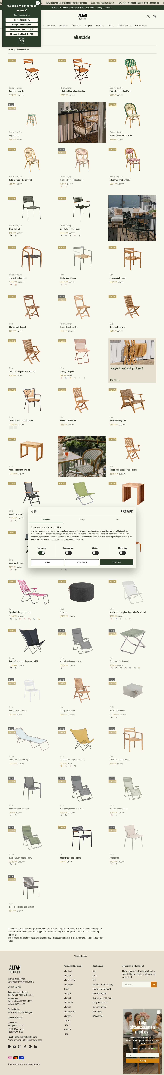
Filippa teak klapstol (68, 420)
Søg (94, 970)
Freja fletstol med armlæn (70, 228)
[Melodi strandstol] (82, 493)
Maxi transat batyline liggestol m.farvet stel (128, 612)
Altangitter (88, 25)
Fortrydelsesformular (100, 1002)
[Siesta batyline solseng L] (31, 739)
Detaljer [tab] (82, 519)
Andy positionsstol (16, 513)
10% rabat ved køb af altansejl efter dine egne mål (58, 2)
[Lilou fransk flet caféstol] (132, 159)
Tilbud (110, 25)
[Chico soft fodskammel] (132, 641)
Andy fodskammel (16, 563)
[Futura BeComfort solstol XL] (31, 837)
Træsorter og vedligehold (102, 988)
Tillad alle (116, 562)
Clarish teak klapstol (17, 327)
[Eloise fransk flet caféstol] (132, 71)
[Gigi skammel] (31, 115)
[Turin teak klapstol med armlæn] (31, 351)
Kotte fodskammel (117, 710)
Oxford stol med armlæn (120, 759)
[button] (155, 16)
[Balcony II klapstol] (82, 351)
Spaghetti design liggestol (19, 612)
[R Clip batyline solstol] (132, 788)
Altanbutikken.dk (18, 1064)
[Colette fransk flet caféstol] (31, 159)
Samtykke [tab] (46, 519)
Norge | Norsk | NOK (22, 19)
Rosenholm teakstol (118, 278)
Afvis (47, 562)
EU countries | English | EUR (21, 34)
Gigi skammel (14, 135)
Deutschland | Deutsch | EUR (21, 29)
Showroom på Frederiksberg (103, 984)
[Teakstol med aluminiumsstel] (31, 400)
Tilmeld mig (142, 1060)
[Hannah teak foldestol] (82, 307)
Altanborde (68, 970)
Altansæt (67, 997)
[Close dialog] (38, 3)
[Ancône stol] (132, 837)
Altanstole (68, 975)
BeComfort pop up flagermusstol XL (23, 661)
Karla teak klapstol (16, 91)
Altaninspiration (123, 25)
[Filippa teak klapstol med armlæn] (132, 449)
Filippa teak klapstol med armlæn (123, 469)
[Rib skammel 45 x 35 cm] (132, 493)
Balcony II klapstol (67, 371)
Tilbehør (99, 25)
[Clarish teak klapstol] (31, 307)
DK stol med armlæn (68, 278)
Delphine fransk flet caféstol (71, 179)
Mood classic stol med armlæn (21, 906)
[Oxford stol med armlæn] (132, 739)
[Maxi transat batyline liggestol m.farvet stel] (132, 592)
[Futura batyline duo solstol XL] (82, 788)
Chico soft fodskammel (119, 661)
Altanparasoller (69, 1011)
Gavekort (67, 1029)
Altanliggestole (69, 979)
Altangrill (67, 993)
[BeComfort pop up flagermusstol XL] (31, 641)
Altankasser (51, 25)
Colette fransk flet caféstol (20, 179)
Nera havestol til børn (18, 710)
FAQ (94, 979)
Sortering (11, 49)
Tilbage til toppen (80, 956)
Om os (95, 975)
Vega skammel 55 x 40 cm (19, 469)
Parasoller (75, 25)
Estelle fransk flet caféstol (121, 135)
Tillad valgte (82, 562)
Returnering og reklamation (102, 997)
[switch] (68, 553)
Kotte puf (63, 612)
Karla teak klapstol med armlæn (72, 91)
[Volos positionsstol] (82, 690)
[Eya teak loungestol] (132, 400)
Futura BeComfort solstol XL (20, 857)
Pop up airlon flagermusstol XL (72, 759)
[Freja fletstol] (31, 208)
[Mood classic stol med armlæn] (31, 886)
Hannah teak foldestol (68, 327)
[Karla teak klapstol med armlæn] (82, 71)
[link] (22, 41)
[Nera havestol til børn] (31, 690)
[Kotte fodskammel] (132, 690)
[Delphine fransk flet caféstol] (82, 159)
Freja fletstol (14, 228)
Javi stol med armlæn (17, 278)
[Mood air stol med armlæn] (82, 837)
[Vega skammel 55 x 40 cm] (31, 449)
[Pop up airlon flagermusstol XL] (82, 739)
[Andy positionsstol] (31, 493)
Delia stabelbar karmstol (19, 808)
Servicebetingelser (99, 1006)
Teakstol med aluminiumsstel (21, 420)
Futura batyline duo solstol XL (71, 808)
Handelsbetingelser (100, 993)
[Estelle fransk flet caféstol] (132, 115)
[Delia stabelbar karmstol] (31, 788)
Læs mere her (115, 379)
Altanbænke (68, 984)
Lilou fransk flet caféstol (120, 179)
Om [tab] (117, 519)
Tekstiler (67, 1020)
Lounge (67, 988)
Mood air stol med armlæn (70, 857)
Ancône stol (114, 857)
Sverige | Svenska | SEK (21, 24)
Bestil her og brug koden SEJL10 (95, 2)
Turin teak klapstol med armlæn (22, 371)
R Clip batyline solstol (119, 808)
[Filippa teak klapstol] (82, 400)
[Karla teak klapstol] (31, 71)
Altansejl (62, 25)
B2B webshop (98, 1015)
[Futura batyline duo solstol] (82, 641)
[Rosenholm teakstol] (132, 257)
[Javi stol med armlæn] (31, 257)
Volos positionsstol (67, 710)
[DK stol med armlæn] (82, 257)
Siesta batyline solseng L (19, 759)
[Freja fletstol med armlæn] (82, 208)
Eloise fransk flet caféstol (120, 91)
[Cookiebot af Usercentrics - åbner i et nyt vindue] (122, 511)
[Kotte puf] (82, 592)
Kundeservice (139, 25)
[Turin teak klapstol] (132, 307)
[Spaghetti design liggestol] (31, 592)
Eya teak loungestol (118, 420)
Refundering (97, 1011)
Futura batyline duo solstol (70, 661)
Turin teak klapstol (117, 327)
